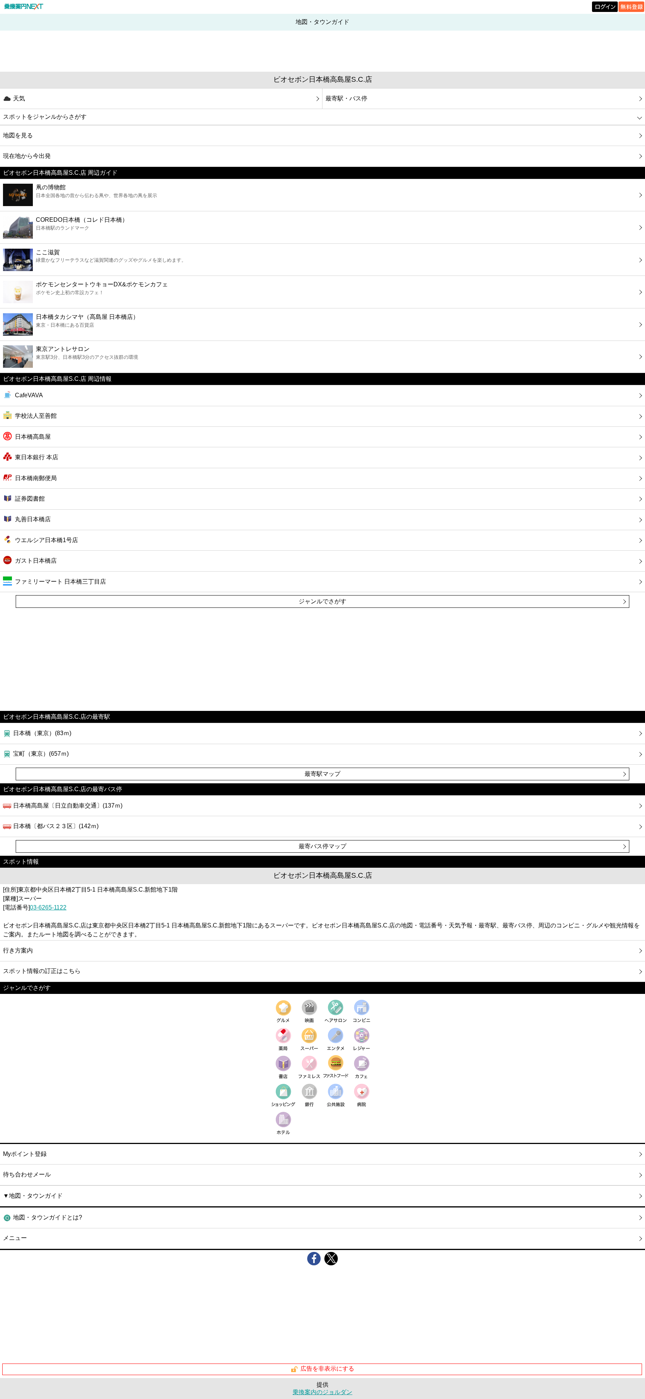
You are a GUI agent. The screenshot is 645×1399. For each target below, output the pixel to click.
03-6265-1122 (48, 907)
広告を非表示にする (327, 1369)
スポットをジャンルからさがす (45, 117)
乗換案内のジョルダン (322, 1392)
